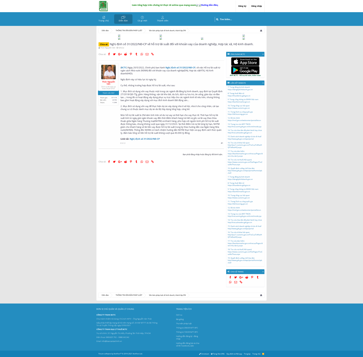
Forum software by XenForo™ (121, 353)
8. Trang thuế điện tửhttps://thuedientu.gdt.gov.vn (239, 94)
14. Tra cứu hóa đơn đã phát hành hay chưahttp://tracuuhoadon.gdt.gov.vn (245, 131)
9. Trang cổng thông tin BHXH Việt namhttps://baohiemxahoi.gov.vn (243, 100)
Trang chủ (104, 20)
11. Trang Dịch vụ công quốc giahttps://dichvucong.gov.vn (240, 113)
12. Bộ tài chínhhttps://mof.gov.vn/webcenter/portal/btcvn (244, 119)
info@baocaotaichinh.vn (112, 341)
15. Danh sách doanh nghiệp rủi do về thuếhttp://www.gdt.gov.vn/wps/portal (244, 137)
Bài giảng (180, 319)
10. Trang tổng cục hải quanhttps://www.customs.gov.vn (239, 106)
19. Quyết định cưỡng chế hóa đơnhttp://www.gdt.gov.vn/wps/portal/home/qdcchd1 (245, 170)
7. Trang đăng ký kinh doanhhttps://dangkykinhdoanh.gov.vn (240, 88)
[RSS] (263, 353)
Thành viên (162, 20)
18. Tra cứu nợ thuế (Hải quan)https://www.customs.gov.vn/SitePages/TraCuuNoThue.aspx (245, 162)
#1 (222, 143)
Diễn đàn (123, 20)
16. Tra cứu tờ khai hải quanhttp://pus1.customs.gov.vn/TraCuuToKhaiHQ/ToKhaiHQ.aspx (245, 145)
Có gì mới (142, 20)
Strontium (205, 354)
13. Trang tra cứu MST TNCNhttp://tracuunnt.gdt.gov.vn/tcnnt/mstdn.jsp (244, 125)
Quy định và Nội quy (234, 354)
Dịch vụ (179, 315)
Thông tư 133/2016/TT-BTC (187, 332)
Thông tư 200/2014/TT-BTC (187, 327)
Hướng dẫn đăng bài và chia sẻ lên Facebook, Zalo (187, 344)
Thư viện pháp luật (184, 323)
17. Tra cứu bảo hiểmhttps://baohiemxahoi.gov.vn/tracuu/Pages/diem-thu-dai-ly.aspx (245, 153)
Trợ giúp (247, 354)
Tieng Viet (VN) (218, 354)
